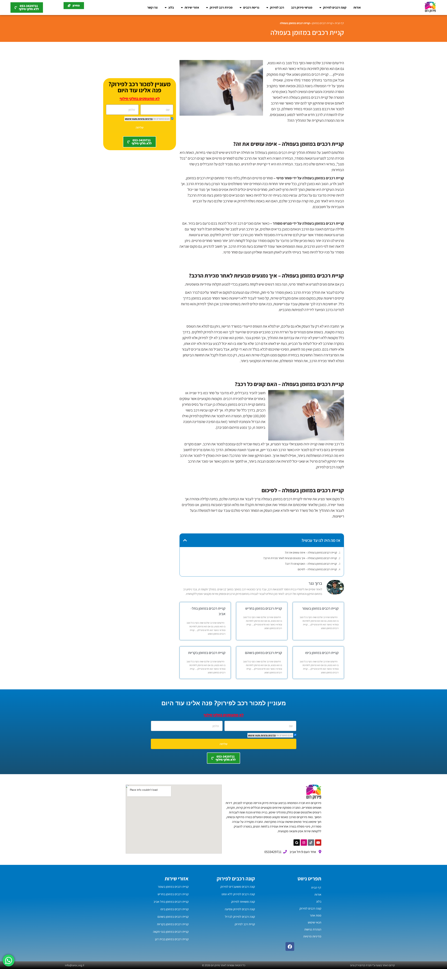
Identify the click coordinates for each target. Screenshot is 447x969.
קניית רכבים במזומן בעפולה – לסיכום (317, 569)
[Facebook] (289, 946)
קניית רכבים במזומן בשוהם (263, 652)
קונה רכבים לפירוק (334, 7)
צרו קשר (152, 7)
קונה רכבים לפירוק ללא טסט (238, 894)
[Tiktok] (311, 842)
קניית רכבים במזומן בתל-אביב (171, 902)
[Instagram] (304, 842)
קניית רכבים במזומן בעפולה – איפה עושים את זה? (311, 552)
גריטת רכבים (251, 7)
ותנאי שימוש (131, 118)
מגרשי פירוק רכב (301, 7)
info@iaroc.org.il (74, 965)
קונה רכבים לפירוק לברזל (240, 917)
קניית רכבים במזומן (322, 23)
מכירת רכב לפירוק (221, 7)
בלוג (171, 7)
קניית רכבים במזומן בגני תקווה (171, 932)
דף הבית (339, 23)
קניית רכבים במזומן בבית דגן (172, 939)
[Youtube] (318, 842)
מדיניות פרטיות (145, 118)
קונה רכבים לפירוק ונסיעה (240, 909)
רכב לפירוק (277, 7)
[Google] (297, 842)
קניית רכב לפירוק (245, 924)
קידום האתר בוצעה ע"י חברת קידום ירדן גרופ (372, 965)
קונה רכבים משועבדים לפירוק (237, 887)
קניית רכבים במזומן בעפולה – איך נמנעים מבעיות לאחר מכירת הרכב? (300, 558)
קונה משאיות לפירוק (243, 902)
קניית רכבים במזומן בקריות (206, 652)
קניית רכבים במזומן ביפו (322, 652)
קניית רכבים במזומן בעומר (320, 608)
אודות (357, 7)
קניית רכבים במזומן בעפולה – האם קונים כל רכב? (311, 564)
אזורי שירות (192, 7)
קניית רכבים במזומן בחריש (263, 608)
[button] (185, 540)
